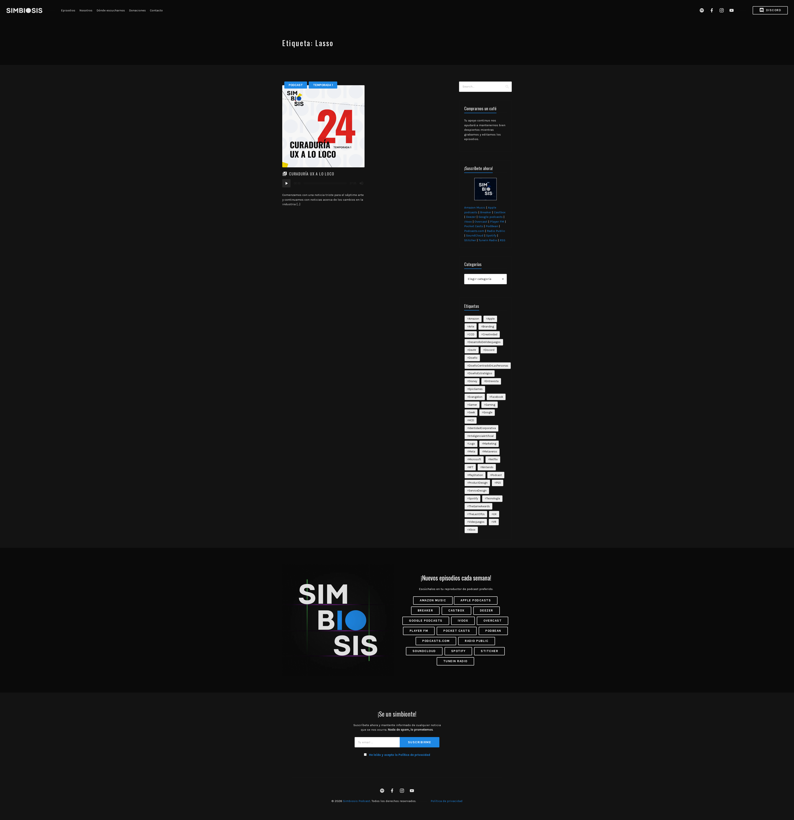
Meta (472, 451)
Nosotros (85, 10)
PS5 (498, 482)
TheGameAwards (479, 506)
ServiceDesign (478, 490)
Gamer (473, 404)
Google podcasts (490, 217)
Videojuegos (476, 521)
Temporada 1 (323, 85)
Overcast (481, 221)
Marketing (489, 443)
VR (494, 521)
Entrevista (492, 381)
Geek (472, 412)
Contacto (156, 10)
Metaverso (490, 451)
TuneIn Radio (488, 240)
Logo (472, 443)
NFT (471, 467)
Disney (473, 381)
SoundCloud (474, 235)
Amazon (474, 318)
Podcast (296, 85)
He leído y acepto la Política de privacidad (399, 755)
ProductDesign (478, 482)
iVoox (468, 221)
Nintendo (487, 467)
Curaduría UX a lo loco (311, 173)
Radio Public (496, 231)
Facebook (497, 396)
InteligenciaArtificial (481, 436)
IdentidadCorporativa (482, 428)
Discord (773, 10)
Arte (471, 326)
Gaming (490, 404)
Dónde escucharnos (111, 10)
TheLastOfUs (477, 514)
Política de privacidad (447, 801)
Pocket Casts (473, 226)
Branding (488, 326)
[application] (323, 183)
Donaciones (137, 10)
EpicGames (476, 389)
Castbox (500, 212)
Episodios (68, 10)
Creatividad (490, 334)
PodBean (492, 226)
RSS (502, 240)
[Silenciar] (361, 183)
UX (495, 514)
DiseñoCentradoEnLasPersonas (488, 365)
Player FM (497, 221)
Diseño (473, 357)
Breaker (485, 212)
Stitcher (470, 240)
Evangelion (475, 396)
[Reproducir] (286, 183)
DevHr (472, 349)
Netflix (494, 459)
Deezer (471, 217)
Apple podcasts (475, 600)
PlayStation (476, 475)
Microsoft (475, 459)
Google (487, 412)
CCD (471, 334)
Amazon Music (474, 207)
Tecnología (493, 498)
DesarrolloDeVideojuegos (485, 342)
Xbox (472, 529)
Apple (491, 318)
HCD (471, 420)
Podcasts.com (474, 231)
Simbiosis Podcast (356, 801)
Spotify (491, 235)
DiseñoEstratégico (480, 373)
